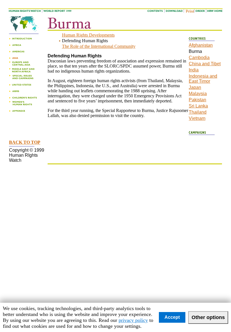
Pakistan (197, 99)
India (194, 70)
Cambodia (199, 57)
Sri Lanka (198, 106)
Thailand (197, 112)
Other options (208, 317)
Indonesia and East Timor (203, 79)
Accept (172, 317)
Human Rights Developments (88, 35)
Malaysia (198, 93)
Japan (195, 87)
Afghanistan (201, 45)
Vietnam (197, 118)
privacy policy (133, 320)
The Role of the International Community (99, 46)
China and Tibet (205, 63)
